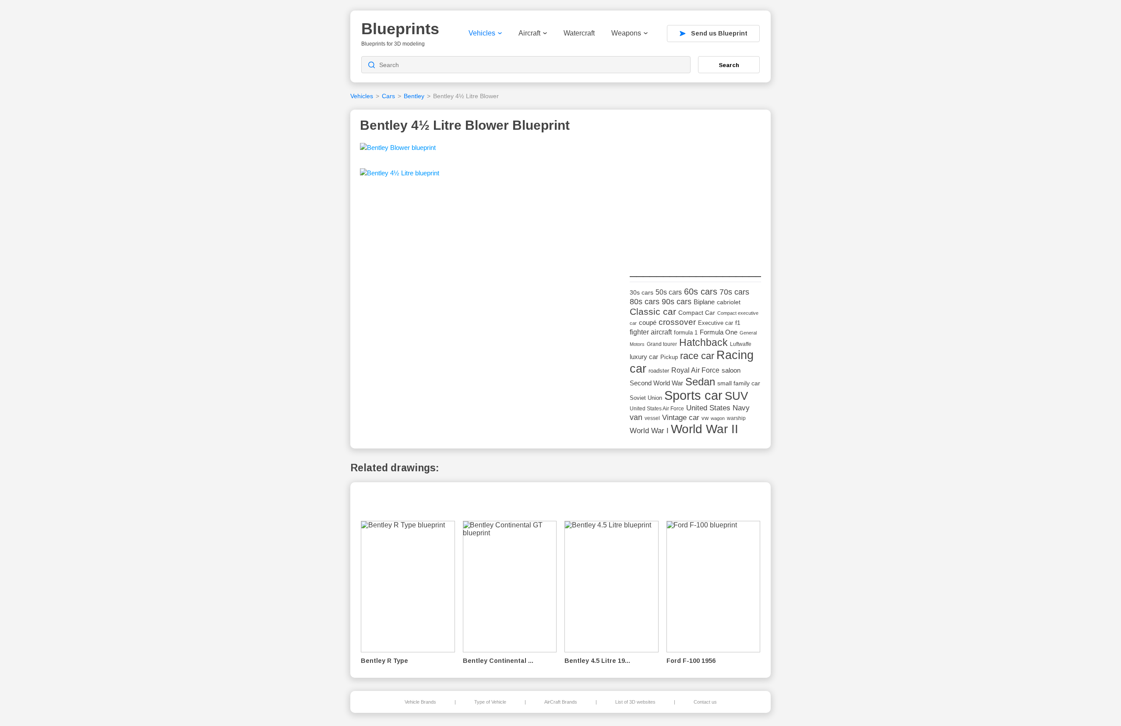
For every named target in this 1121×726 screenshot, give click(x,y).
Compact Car (696, 313)
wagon (718, 418)
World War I (649, 431)
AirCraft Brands (560, 702)
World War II (704, 429)
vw (705, 418)
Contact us (705, 702)
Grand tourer (662, 344)
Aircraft (529, 33)
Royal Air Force (695, 370)
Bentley (414, 96)
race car (697, 355)
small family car (738, 383)
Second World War (656, 383)
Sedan (700, 382)
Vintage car (680, 417)
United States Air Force (657, 408)
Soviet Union (646, 398)
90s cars (676, 301)
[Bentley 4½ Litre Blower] (398, 150)
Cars (388, 96)
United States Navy (718, 408)
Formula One (718, 332)
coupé (647, 322)
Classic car (653, 311)
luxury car (644, 356)
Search (729, 64)
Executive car (715, 323)
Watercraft (579, 33)
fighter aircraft (651, 332)
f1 (737, 323)
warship (736, 418)
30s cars (641, 292)
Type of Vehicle (490, 702)
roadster (659, 370)
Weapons (626, 33)
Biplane (704, 302)
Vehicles (482, 33)
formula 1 (686, 332)
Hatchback (703, 342)
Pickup (669, 357)
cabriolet (728, 302)
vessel (652, 418)
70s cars (734, 292)
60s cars (700, 291)
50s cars (669, 292)
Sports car (693, 395)
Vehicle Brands (420, 702)
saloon (731, 370)
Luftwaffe (740, 344)
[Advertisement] (695, 198)
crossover (677, 322)
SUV (736, 395)
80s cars (644, 301)
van (636, 417)
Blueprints (400, 29)
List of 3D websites (635, 702)
